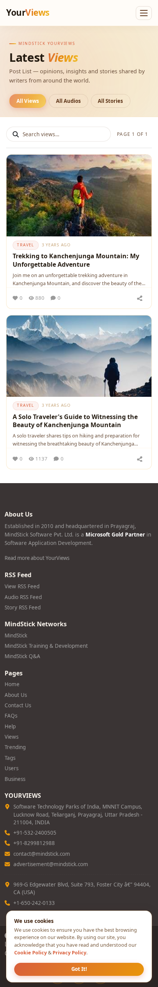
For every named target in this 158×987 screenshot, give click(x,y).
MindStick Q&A (22, 656)
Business (15, 779)
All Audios (68, 100)
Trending (15, 747)
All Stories (110, 100)
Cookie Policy (30, 952)
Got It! (79, 969)
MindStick (16, 635)
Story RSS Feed (23, 607)
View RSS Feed (22, 586)
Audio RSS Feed (23, 597)
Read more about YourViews (37, 558)
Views (11, 736)
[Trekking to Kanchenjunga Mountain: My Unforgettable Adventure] (79, 195)
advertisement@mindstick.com (50, 864)
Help (10, 726)
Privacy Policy (69, 952)
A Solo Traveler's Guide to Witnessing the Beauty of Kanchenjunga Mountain (75, 421)
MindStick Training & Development (46, 645)
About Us (16, 695)
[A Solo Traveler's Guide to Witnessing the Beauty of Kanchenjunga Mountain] (79, 356)
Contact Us (18, 705)
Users (11, 768)
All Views (27, 100)
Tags (10, 757)
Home (12, 684)
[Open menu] (144, 13)
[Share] (139, 298)
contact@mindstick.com (41, 853)
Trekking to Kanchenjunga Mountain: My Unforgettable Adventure (76, 260)
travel (25, 245)
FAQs (11, 715)
